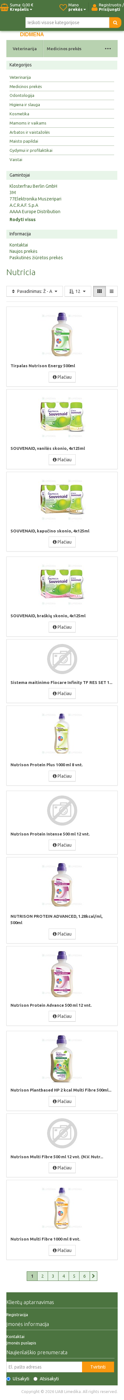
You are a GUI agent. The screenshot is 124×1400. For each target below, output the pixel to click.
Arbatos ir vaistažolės (30, 132)
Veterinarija (25, 48)
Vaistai (16, 159)
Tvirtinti (98, 1367)
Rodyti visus (23, 219)
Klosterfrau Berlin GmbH (33, 186)
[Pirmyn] (93, 1276)
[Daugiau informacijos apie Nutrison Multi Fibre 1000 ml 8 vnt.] (62, 1208)
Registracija (17, 1314)
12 (77, 291)
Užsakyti (21, 1378)
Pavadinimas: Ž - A (34, 291)
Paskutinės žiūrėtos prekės (36, 257)
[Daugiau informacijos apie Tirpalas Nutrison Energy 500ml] (62, 334)
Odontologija (22, 95)
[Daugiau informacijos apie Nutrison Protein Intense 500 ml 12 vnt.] (62, 811)
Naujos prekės (24, 251)
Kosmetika (19, 114)
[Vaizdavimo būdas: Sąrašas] (112, 291)
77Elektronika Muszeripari (35, 198)
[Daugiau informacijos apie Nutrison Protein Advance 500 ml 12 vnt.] (62, 974)
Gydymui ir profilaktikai (31, 150)
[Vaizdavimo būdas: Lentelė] (99, 291)
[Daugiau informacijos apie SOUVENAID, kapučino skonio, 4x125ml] (62, 500)
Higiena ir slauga (25, 104)
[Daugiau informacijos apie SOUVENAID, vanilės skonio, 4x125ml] (62, 417)
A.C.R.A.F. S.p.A (24, 205)
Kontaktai (19, 244)
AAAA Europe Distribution (35, 211)
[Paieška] (115, 22)
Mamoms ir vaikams (28, 123)
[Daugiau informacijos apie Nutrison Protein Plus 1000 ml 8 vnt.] (62, 733)
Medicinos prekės (64, 48)
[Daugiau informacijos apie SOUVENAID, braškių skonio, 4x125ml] (62, 584)
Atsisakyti (49, 1378)
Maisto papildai (24, 141)
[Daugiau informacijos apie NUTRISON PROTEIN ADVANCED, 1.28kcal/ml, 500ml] (62, 885)
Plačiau (64, 377)
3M (13, 192)
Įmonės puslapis (21, 1343)
